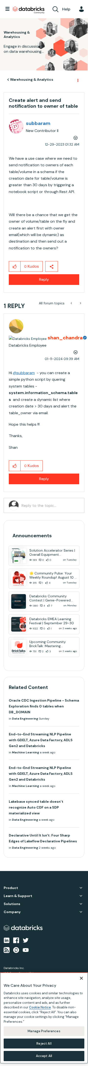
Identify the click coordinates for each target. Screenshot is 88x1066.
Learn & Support (18, 896)
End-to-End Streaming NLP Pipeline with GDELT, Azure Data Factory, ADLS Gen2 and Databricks (41, 740)
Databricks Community (28, 10)
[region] (44, 1018)
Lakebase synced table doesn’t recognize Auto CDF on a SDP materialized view (36, 807)
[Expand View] (80, 888)
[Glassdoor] (16, 950)
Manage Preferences (44, 1031)
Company (12, 912)
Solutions (12, 904)
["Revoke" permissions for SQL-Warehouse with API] (80, 303)
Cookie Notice (40, 1007)
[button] (15, 266)
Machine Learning (25, 752)
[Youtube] (26, 950)
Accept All (44, 1056)
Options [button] (77, 79)
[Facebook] (16, 940)
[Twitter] (26, 940)
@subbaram (24, 372)
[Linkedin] (7, 940)
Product (11, 888)
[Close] (81, 978)
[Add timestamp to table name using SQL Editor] (71, 303)
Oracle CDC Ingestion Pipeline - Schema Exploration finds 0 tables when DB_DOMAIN (44, 706)
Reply (44, 279)
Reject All (43, 1043)
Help (66, 9)
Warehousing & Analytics (31, 79)
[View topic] (18, 555)
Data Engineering (25, 719)
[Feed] (7, 950)
